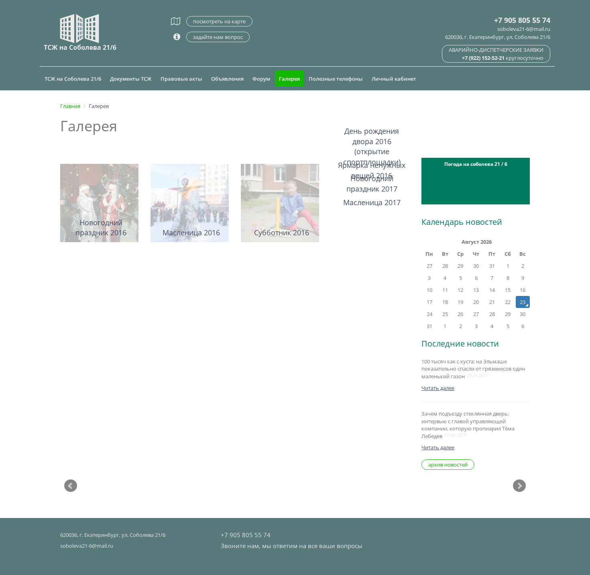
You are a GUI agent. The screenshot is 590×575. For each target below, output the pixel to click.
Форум (261, 78)
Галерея (289, 78)
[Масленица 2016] (190, 202)
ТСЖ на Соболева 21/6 (73, 78)
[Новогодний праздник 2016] (99, 202)
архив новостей (448, 464)
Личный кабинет (394, 78)
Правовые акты (181, 78)
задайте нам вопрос (218, 37)
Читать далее (437, 387)
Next (519, 485)
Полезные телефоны (336, 78)
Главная (70, 106)
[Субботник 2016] (280, 202)
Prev (70, 485)
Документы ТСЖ (131, 78)
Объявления (227, 78)
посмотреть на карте (219, 21)
